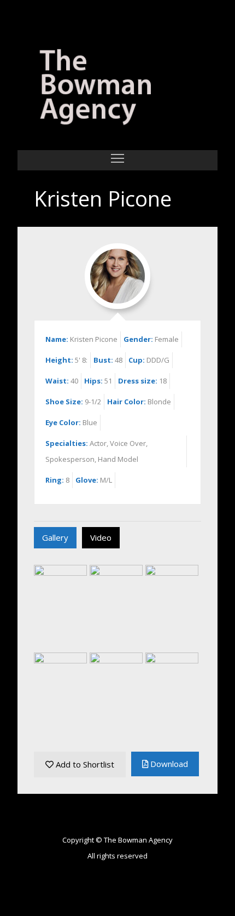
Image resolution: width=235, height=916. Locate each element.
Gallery (55, 537)
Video (100, 537)
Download (168, 763)
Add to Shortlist (84, 764)
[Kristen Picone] (117, 88)
